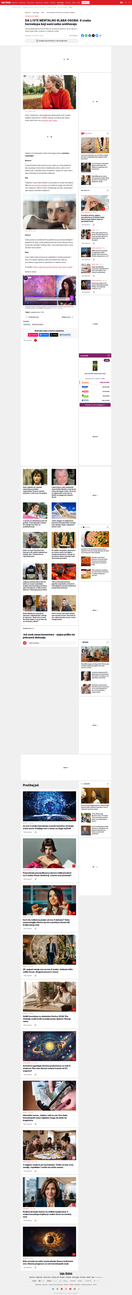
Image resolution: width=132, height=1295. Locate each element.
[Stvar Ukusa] (97, 1281)
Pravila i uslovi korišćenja (56, 1284)
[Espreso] (49, 1281)
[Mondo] (42, 1281)
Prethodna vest (34, 317)
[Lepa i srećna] (6, 2)
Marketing (38, 1284)
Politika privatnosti (87, 1284)
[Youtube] (70, 1289)
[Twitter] (57, 1289)
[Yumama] (88, 1281)
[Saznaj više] (107, 133)
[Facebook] (53, 1289)
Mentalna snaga (37, 324)
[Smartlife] (73, 1281)
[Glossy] (65, 1281)
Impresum (45, 1284)
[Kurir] (34, 1281)
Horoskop (27, 324)
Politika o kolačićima (74, 1284)
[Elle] (55, 1281)
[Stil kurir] (60, 1281)
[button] (73, 35)
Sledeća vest (66, 317)
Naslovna (28, 12)
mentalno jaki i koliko (49, 120)
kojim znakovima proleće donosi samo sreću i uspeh (53, 267)
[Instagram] (66, 1289)
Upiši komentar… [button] (34, 643)
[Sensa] (80, 1281)
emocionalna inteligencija (40, 185)
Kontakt (66, 1284)
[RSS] (79, 1289)
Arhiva (95, 1284)
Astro (42, 12)
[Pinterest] (61, 1289)
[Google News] (74, 1289)
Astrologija (36, 12)
